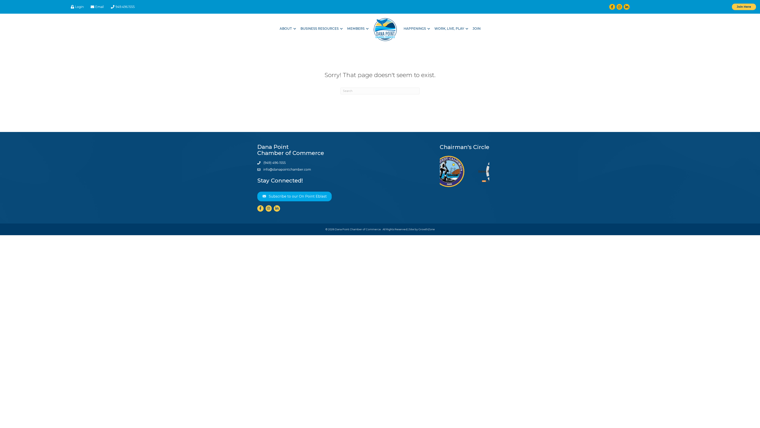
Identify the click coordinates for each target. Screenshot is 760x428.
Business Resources (319, 29)
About (286, 29)
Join (477, 29)
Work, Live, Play (449, 29)
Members (356, 29)
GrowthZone (426, 229)
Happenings (415, 29)
